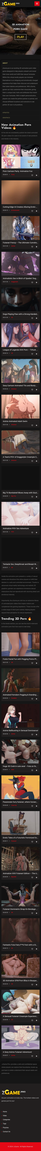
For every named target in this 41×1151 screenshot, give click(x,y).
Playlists (6, 1128)
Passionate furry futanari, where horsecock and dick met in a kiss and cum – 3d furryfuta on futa (20, 802)
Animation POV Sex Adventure (16, 528)
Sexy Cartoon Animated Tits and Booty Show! (20, 385)
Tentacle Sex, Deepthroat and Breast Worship (20, 564)
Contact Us (6, 1132)
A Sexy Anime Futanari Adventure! (17, 1052)
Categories (6, 1120)
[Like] (32, 175)
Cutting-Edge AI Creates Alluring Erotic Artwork (20, 207)
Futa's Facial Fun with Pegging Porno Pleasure (20, 659)
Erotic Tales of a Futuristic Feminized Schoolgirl (20, 838)
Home (5, 1112)
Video (5, 1116)
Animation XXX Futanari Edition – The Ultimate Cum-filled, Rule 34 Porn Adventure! (20, 873)
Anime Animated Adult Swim (15, 421)
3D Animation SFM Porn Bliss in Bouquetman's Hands (20, 980)
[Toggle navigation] (37, 3)
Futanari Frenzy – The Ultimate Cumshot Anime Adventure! (20, 242)
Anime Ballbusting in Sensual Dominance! (20, 730)
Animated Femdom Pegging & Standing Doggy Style (20, 695)
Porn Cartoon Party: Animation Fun (17, 171)
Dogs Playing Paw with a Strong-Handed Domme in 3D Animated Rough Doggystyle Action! (20, 314)
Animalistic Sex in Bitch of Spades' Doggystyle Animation (20, 278)
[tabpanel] (20, 88)
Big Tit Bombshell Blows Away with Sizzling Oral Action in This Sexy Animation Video (20, 493)
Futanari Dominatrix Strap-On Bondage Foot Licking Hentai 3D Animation (20, 909)
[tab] (20, 63)
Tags (4, 1124)
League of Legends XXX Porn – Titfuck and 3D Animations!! (20, 350)
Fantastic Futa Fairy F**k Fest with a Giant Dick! (20, 945)
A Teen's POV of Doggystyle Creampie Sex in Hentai (20, 457)
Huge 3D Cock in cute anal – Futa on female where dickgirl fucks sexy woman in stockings (20, 766)
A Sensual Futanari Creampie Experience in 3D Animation (20, 1016)
